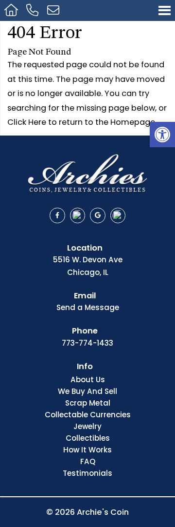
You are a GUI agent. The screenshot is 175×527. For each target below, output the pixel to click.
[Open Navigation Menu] (164, 10)
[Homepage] (11, 10)
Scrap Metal (87, 403)
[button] (162, 134)
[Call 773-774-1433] (32, 10)
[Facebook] (57, 215)
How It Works (87, 450)
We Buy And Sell (87, 392)
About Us (87, 380)
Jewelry (87, 427)
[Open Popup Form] (53, 10)
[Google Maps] (98, 215)
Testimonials (87, 473)
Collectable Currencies (88, 415)
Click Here (26, 122)
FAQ (87, 462)
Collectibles (88, 438)
